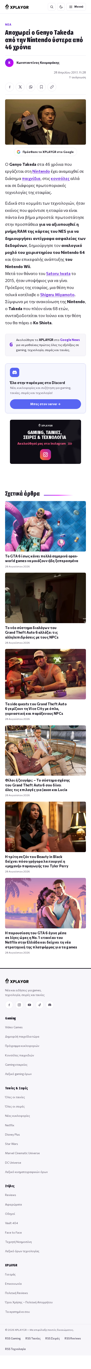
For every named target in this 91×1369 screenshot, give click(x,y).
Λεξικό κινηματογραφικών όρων (26, 1172)
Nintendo (41, 171)
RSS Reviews (73, 1338)
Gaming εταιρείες (16, 1064)
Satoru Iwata (58, 273)
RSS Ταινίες (33, 1338)
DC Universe (13, 1162)
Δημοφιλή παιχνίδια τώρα (22, 1036)
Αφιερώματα (13, 1204)
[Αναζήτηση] (51, 7)
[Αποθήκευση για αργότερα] (41, 87)
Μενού (78, 6)
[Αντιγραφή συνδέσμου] (51, 87)
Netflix (9, 1125)
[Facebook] (9, 1005)
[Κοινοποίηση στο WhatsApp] (30, 87)
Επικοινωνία (13, 1283)
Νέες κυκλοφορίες (17, 1115)
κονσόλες (60, 178)
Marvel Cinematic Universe (22, 1153)
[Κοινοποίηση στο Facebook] (9, 87)
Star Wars (11, 1144)
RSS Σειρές (52, 1338)
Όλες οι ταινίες (15, 1097)
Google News (70, 340)
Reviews (10, 1195)
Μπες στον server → (45, 404)
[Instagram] (19, 1005)
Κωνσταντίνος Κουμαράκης (38, 62)
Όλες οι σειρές (15, 1106)
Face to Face (13, 1232)
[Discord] (50, 1005)
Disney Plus (12, 1134)
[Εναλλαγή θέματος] (61, 7)
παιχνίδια (31, 178)
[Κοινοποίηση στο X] (20, 87)
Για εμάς (10, 1274)
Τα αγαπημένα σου (17, 1311)
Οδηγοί (10, 1213)
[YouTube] (29, 1005)
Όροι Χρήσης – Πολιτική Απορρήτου (29, 1302)
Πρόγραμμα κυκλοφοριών (22, 1046)
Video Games (14, 1027)
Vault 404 (11, 1223)
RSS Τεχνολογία (15, 1349)
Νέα (8, 24)
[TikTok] (40, 1005)
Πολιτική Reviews (16, 1293)
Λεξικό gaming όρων (18, 1074)
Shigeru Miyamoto (57, 294)
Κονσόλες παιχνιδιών (19, 1055)
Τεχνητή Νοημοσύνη (18, 1242)
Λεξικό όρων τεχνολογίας (22, 1251)
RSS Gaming (13, 1338)
